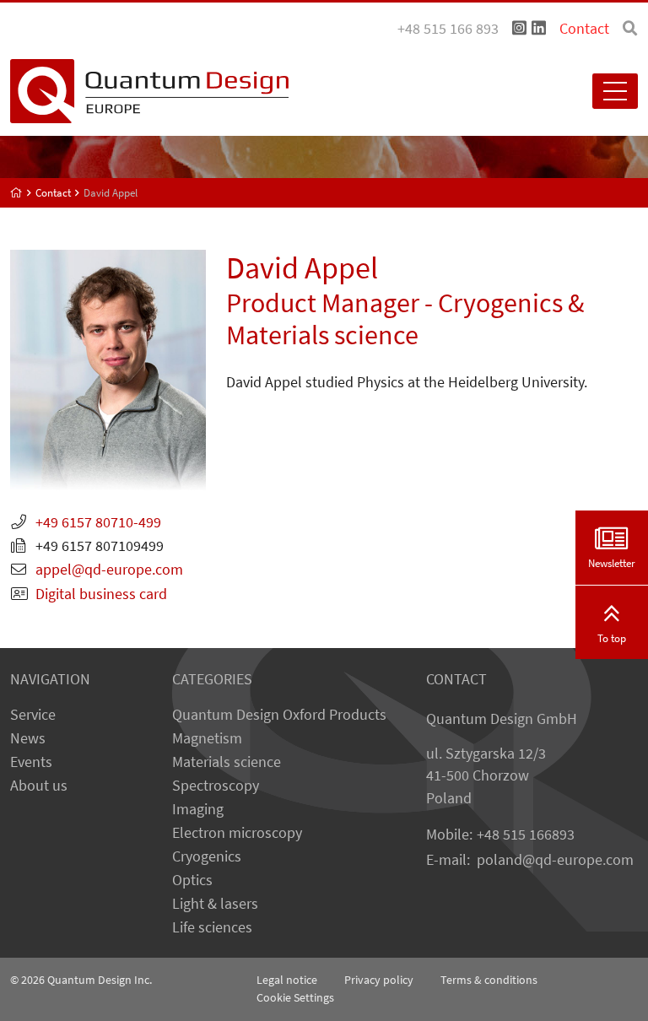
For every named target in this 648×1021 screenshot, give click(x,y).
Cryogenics (206, 856)
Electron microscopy (237, 833)
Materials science (226, 762)
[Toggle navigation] (615, 91)
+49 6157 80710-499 (98, 522)
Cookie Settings (295, 997)
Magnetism (207, 738)
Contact (584, 28)
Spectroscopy (215, 785)
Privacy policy (378, 979)
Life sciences (212, 927)
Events (31, 762)
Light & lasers (215, 903)
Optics (192, 880)
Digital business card (101, 594)
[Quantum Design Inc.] (519, 28)
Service (33, 714)
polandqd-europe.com (555, 860)
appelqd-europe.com (109, 569)
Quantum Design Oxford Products (279, 714)
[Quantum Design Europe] (16, 193)
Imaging (198, 809)
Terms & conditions (488, 979)
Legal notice (286, 979)
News (28, 738)
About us (39, 785)
